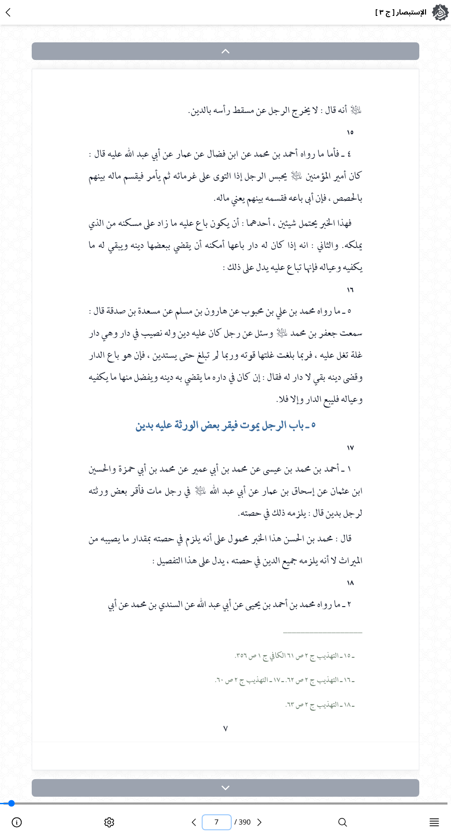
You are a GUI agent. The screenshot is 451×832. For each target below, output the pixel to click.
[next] (225, 788)
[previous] (194, 822)
